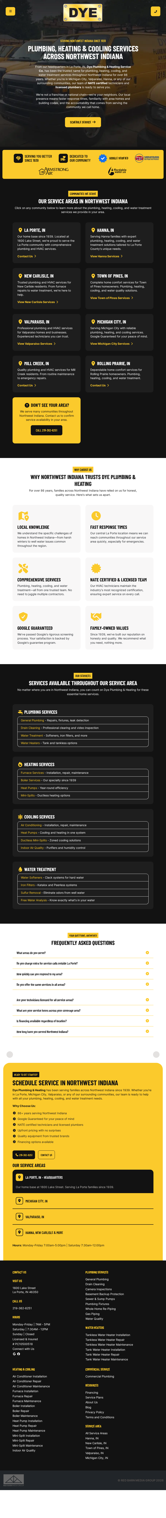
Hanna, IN (92, 1438)
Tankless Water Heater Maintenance (109, 1344)
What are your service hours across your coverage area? (48, 1010)
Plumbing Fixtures (97, 1304)
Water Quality (94, 1319)
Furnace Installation (25, 1391)
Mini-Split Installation (26, 1435)
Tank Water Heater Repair (102, 1354)
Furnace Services (32, 773)
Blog (88, 1407)
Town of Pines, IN (97, 1448)
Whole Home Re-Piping (100, 1309)
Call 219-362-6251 (46, 430)
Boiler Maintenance (25, 1416)
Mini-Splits (28, 795)
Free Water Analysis (34, 900)
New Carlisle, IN (95, 1443)
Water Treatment (32, 735)
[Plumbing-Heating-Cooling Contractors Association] (147, 158)
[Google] (14, 1354)
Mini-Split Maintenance (28, 1445)
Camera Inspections (98, 1289)
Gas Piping (92, 1314)
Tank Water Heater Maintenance (106, 1359)
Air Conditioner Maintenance (31, 1386)
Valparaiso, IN (35, 1216)
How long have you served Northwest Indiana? (42, 1031)
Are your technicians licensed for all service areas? (45, 1000)
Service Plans (94, 1397)
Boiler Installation (24, 1406)
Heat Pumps (29, 788)
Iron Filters (28, 885)
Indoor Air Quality (32, 848)
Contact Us (25, 256)
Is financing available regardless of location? (42, 1021)
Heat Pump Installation (27, 1421)
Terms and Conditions (99, 1417)
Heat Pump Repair (25, 1426)
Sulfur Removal (31, 893)
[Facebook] (18, 1354)
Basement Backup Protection (104, 1294)
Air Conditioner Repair (27, 1381)
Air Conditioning (31, 825)
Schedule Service (80, 122)
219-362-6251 (25, 1155)
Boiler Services (30, 780)
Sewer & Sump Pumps (100, 1299)
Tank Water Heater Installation (105, 1350)
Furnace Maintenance (27, 1401)
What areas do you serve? (31, 953)
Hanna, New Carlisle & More (44, 1232)
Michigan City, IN (37, 1201)
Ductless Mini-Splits (34, 840)
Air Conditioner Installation (30, 1376)
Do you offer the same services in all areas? (41, 984)
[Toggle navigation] (10, 11)
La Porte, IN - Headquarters (44, 1177)
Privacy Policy (94, 1412)
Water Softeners (31, 877)
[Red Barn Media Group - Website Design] (13, 1480)
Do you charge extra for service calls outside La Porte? (47, 963)
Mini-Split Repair (23, 1440)
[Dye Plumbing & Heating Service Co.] (83, 12)
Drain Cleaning (30, 728)
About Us (91, 1402)
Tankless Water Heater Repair (105, 1340)
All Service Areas (96, 1433)
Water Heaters (30, 743)
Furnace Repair (23, 1396)
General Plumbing (32, 720)
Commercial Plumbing (99, 1376)
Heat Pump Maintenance (29, 1430)
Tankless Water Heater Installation (107, 1335)
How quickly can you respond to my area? (39, 974)
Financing (91, 1392)
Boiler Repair (21, 1411)
